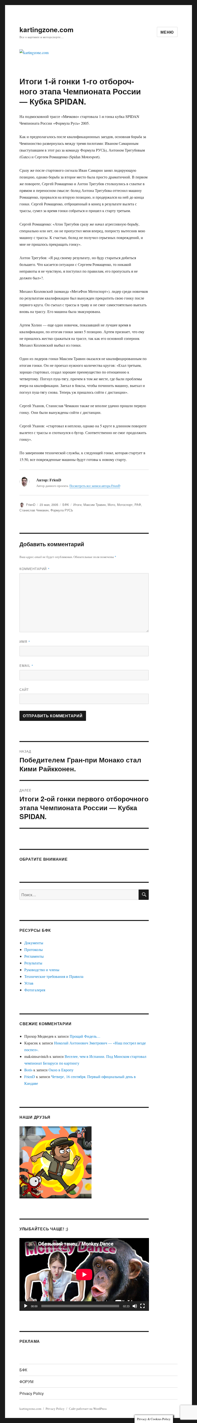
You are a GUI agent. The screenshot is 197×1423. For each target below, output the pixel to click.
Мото (111, 504)
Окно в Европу (61, 1069)
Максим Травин (94, 504)
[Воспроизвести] (25, 1306)
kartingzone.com (46, 29)
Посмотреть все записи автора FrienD (94, 486)
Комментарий (34, 568)
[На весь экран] (142, 1306)
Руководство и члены (41, 969)
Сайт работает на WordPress (88, 1408)
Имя (24, 641)
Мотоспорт (125, 504)
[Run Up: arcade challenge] (55, 1161)
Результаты (33, 962)
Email (26, 665)
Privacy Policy (31, 1393)
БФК (65, 504)
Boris (28, 1069)
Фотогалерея (34, 989)
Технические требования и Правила (53, 976)
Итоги (77, 504)
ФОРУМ (26, 1381)
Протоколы (33, 949)
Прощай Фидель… (85, 1036)
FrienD (30, 504)
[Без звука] (134, 1306)
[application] (84, 1274)
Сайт (24, 689)
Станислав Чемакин (34, 510)
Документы (33, 942)
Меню (167, 32)
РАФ (138, 504)
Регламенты (34, 956)
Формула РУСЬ (61, 510)
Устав (28, 983)
